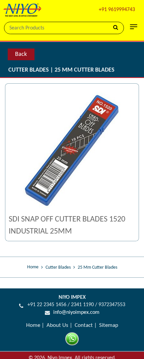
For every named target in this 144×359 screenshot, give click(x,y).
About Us (57, 325)
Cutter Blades (58, 267)
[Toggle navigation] (133, 26)
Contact (84, 325)
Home (33, 267)
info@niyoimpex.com (76, 312)
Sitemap (108, 325)
